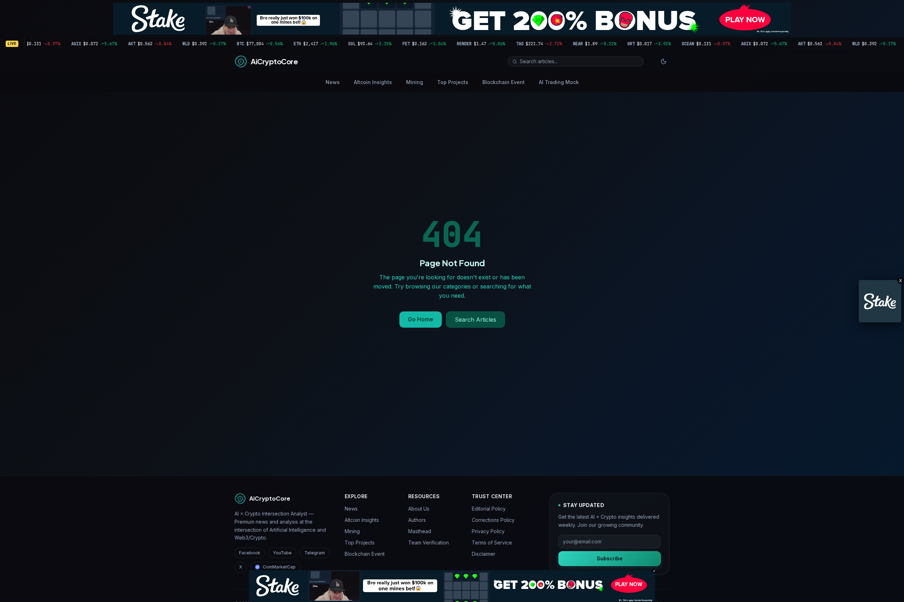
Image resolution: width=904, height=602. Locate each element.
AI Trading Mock (559, 82)
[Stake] (880, 301)
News (333, 82)
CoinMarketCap (279, 567)
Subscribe (610, 558)
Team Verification (428, 543)
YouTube (282, 552)
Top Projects (452, 82)
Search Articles (475, 319)
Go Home (420, 319)
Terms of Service (492, 543)
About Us (418, 509)
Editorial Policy (489, 509)
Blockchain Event (503, 82)
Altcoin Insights (373, 82)
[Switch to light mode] (664, 61)
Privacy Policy (488, 531)
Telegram (314, 552)
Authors (417, 520)
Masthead (419, 531)
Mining (414, 82)
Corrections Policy (493, 520)
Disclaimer (483, 554)
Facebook (249, 552)
